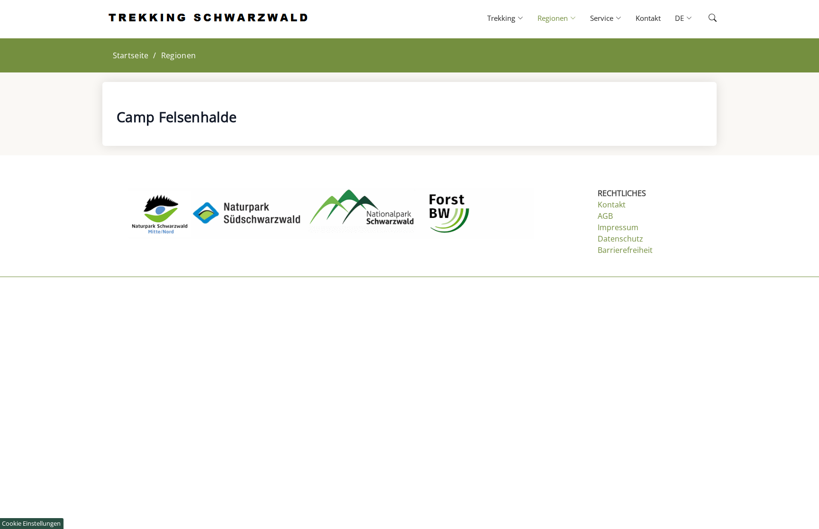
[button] (704, 18)
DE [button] (679, 18)
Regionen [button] (552, 18)
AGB (605, 216)
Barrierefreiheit (625, 250)
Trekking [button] (501, 18)
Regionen (178, 55)
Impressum (618, 227)
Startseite (131, 55)
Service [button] (601, 18)
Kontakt (648, 18)
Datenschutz (620, 238)
